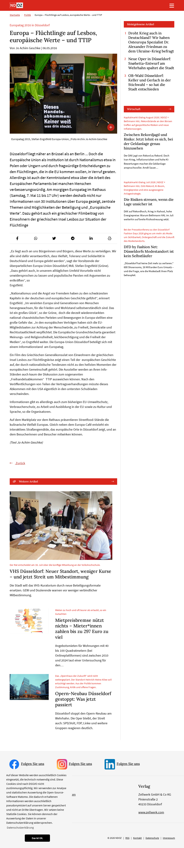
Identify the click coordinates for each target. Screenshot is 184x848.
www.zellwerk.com (151, 812)
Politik (27, 15)
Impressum (169, 838)
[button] (17, 238)
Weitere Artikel (28, 481)
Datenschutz (152, 838)
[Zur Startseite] (16, 5)
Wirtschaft (134, 109)
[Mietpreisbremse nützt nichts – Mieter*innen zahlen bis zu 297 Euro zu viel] (29, 621)
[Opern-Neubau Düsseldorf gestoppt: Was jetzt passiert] (29, 687)
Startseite (15, 15)
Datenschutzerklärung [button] (20, 827)
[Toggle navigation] (172, 6)
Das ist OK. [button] (37, 838)
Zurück (20, 463)
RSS (127, 838)
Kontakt (137, 838)
